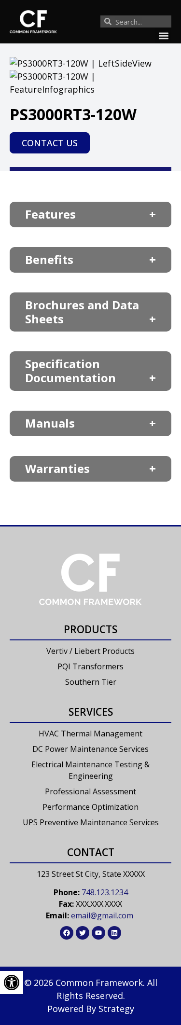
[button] (163, 35)
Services (91, 712)
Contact (90, 852)
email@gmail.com (102, 915)
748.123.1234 (105, 892)
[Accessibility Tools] (11, 982)
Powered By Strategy (90, 1008)
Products (90, 629)
